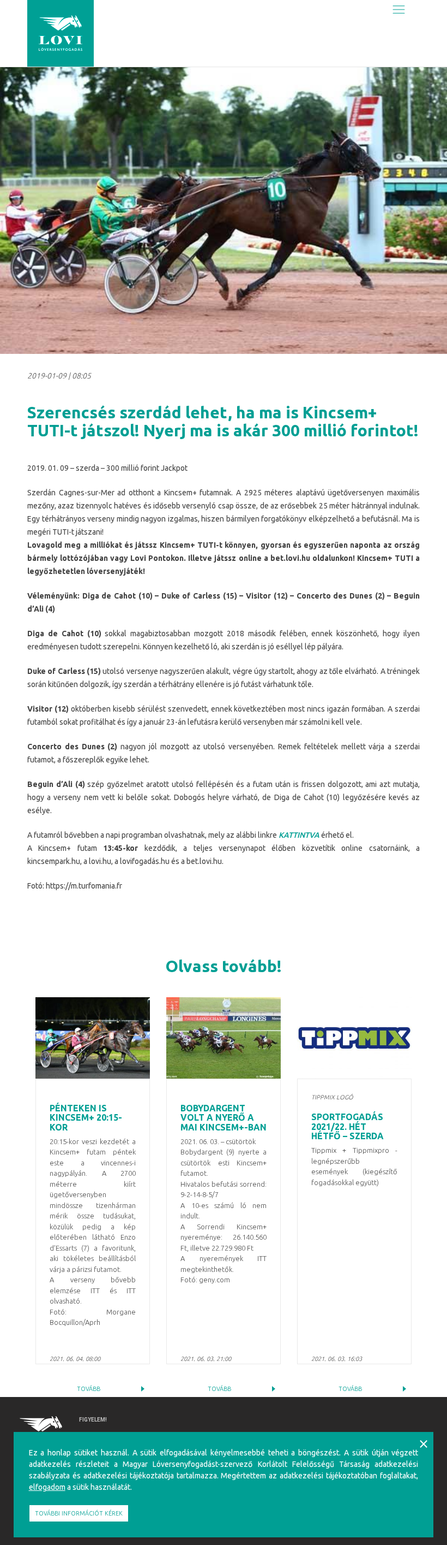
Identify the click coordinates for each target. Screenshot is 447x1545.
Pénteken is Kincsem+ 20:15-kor (86, 1117)
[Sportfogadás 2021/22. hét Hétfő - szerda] (354, 1038)
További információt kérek (79, 1513)
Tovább (88, 1389)
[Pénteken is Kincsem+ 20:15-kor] (92, 1038)
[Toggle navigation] (398, 9)
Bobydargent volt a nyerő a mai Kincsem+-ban (223, 1117)
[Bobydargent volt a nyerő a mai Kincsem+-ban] (223, 1038)
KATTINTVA (299, 835)
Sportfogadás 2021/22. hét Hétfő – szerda (347, 1126)
